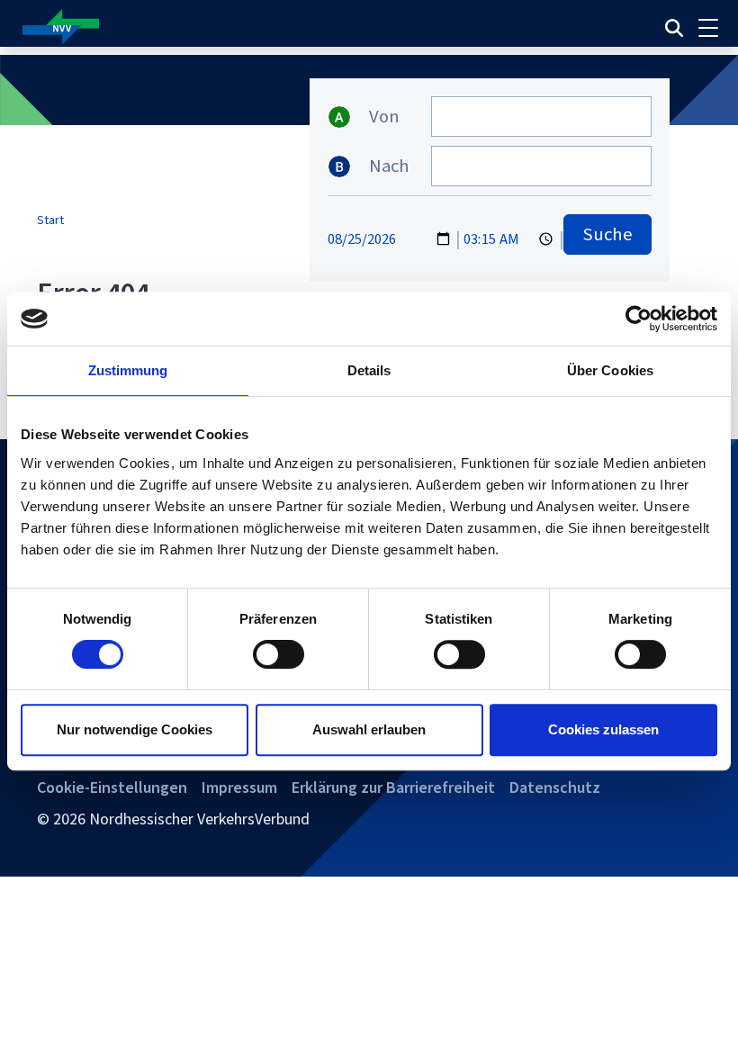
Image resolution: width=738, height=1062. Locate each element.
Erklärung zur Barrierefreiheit (393, 787)
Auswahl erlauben (369, 729)
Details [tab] (369, 370)
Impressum (239, 787)
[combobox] (541, 116)
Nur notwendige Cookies (134, 729)
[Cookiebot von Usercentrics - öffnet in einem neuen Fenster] (638, 318)
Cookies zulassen (603, 729)
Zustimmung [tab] (128, 370)
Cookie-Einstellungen (112, 787)
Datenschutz (554, 787)
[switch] (278, 654)
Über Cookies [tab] (610, 370)
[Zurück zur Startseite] (243, 27)
